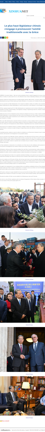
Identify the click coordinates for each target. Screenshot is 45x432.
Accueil (1, 1)
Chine (6, 1)
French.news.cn (34, 37)
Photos (13, 1)
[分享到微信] (5, 38)
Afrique (21, 1)
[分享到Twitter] (3, 38)
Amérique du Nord (32, 1)
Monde (10, 1)
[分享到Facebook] (1, 38)
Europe (25, 1)
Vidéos (17, 1)
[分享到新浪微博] (7, 38)
